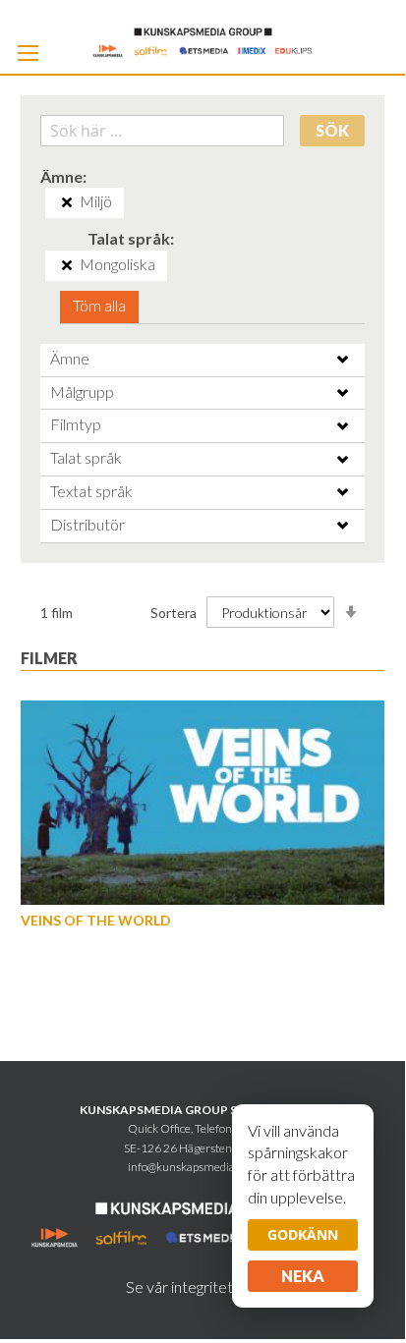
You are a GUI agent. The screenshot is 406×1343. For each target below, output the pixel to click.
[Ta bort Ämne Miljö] (67, 202)
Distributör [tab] (87, 524)
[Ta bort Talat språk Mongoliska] (67, 265)
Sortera (173, 612)
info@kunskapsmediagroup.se (202, 1166)
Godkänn (302, 1234)
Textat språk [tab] (91, 490)
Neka (302, 1275)
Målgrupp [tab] (82, 391)
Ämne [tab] (69, 358)
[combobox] (162, 130)
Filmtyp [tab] (75, 424)
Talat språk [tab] (86, 457)
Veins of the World (96, 920)
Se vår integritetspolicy (202, 1286)
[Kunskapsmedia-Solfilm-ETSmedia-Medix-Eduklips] (202, 41)
